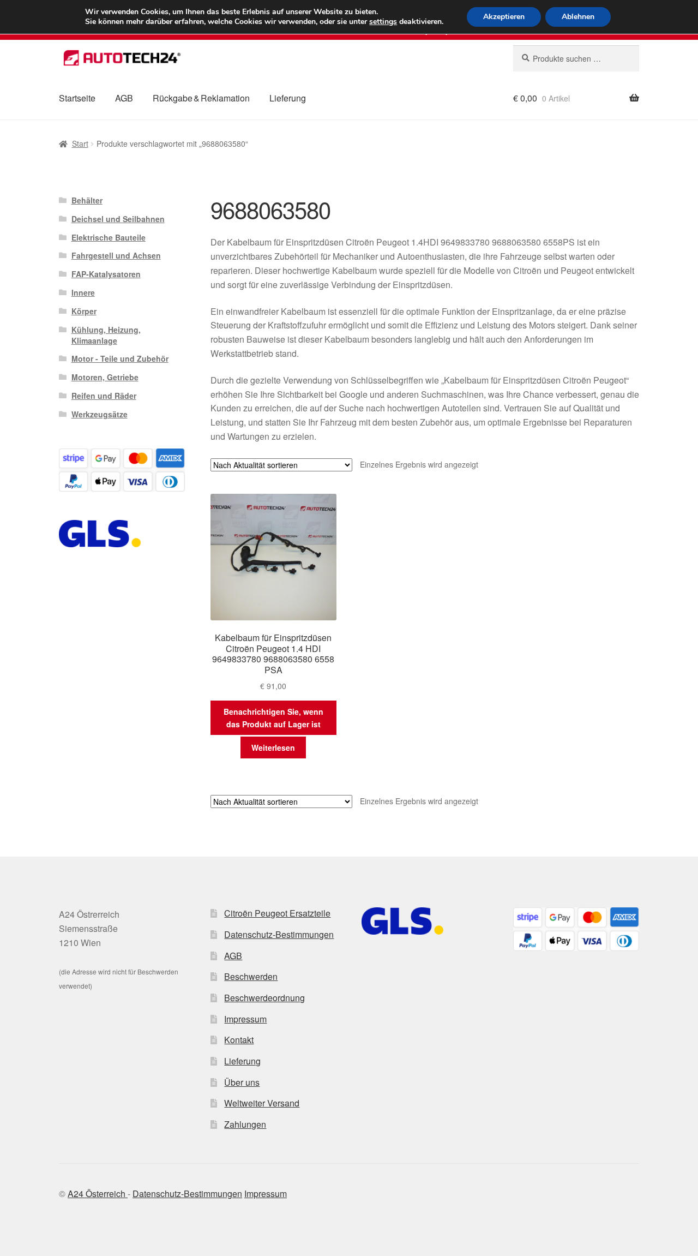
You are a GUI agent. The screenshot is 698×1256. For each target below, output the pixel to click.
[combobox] (576, 58)
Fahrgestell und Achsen (116, 255)
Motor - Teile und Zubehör (120, 358)
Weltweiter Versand (261, 1103)
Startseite (77, 98)
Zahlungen (245, 1124)
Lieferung (287, 98)
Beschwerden (251, 976)
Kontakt (239, 1039)
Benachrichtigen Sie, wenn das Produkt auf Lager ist (273, 717)
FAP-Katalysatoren (106, 273)
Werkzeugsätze (99, 414)
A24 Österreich (98, 1193)
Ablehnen (578, 16)
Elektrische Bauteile (108, 237)
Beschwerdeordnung (264, 997)
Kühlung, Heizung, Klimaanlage (106, 335)
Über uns (242, 1082)
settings (383, 22)
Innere (83, 292)
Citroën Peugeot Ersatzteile (277, 913)
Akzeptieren (504, 16)
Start (80, 143)
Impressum (245, 1019)
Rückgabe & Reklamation (201, 98)
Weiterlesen (273, 747)
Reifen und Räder (103, 395)
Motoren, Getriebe (105, 377)
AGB (124, 98)
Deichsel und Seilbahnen (118, 218)
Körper (84, 311)
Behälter (87, 200)
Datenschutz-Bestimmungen (279, 934)
